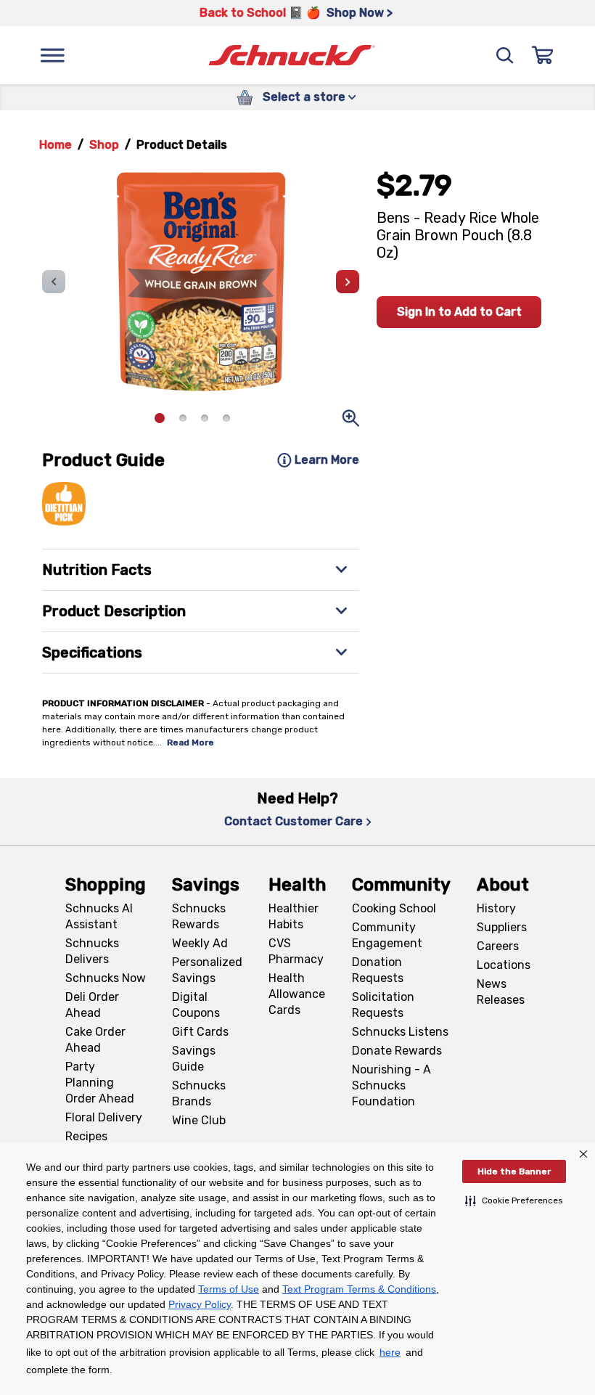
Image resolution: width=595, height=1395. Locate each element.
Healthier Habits (293, 916)
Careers (498, 946)
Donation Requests (377, 970)
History (496, 908)
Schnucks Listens (400, 1032)
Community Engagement (387, 935)
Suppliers (502, 927)
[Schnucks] (291, 55)
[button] (514, 1200)
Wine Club (199, 1120)
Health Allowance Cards (296, 994)
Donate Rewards (397, 1051)
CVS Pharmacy (296, 951)
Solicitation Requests (383, 1005)
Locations (503, 965)
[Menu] (52, 55)
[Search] (505, 55)
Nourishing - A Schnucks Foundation (391, 1085)
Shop (104, 145)
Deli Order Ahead (92, 1005)
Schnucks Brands (199, 1093)
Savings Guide (194, 1058)
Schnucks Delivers (92, 951)
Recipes (86, 1136)
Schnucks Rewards (199, 916)
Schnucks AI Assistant (99, 916)
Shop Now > (360, 13)
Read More (190, 742)
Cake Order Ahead (95, 1040)
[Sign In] (543, 55)
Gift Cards (200, 1032)
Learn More (327, 460)
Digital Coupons (196, 1005)
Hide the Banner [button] (514, 1171)
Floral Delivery (103, 1117)
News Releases (501, 992)
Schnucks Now (105, 978)
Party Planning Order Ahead (99, 1082)
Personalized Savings (207, 970)
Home (55, 145)
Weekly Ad (200, 943)
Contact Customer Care (293, 821)
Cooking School (394, 908)
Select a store (304, 97)
